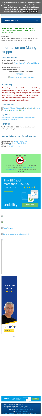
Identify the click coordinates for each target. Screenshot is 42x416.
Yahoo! (21, 141)
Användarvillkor (26, 413)
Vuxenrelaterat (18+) (21, 63)
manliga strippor (30, 118)
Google (16, 141)
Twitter (5, 413)
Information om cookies (14, 413)
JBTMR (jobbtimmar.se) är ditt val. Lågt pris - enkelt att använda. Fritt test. (18, 31)
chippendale (5, 119)
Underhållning (34, 63)
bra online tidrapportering (22, 411)
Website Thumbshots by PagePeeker (25, 408)
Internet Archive (16, 147)
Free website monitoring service (24, 409)
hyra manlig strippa (18, 118)
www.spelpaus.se (11, 169)
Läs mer (26, 11)
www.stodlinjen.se (28, 167)
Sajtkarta (33, 413)
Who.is (11, 145)
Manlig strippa (21, 73)
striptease (14, 119)
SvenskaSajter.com (10, 20)
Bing (26, 141)
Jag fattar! (33, 11)
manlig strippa (5, 118)
